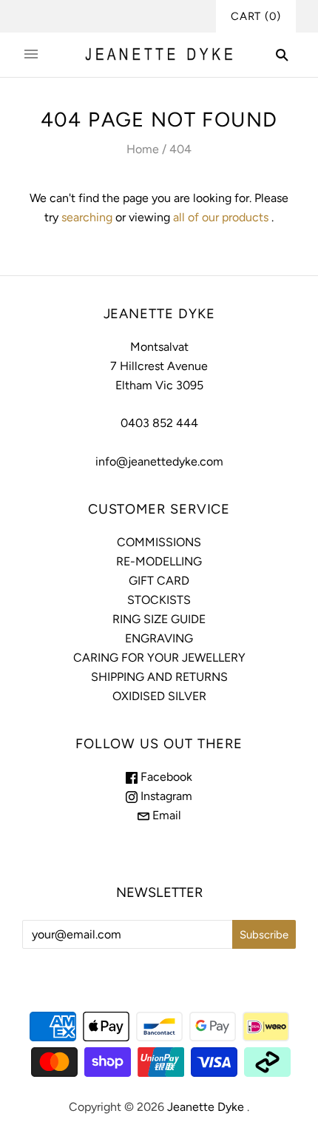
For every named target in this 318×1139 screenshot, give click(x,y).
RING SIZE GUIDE (159, 619)
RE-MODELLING (159, 561)
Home (142, 149)
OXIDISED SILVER (159, 696)
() (256, 16)
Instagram (165, 796)
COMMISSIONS (159, 542)
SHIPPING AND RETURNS (159, 677)
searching (86, 217)
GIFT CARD (159, 581)
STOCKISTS (159, 600)
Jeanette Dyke (205, 1107)
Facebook (165, 777)
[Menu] (31, 55)
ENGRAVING (159, 638)
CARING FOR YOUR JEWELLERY (159, 658)
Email (165, 815)
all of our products (220, 217)
